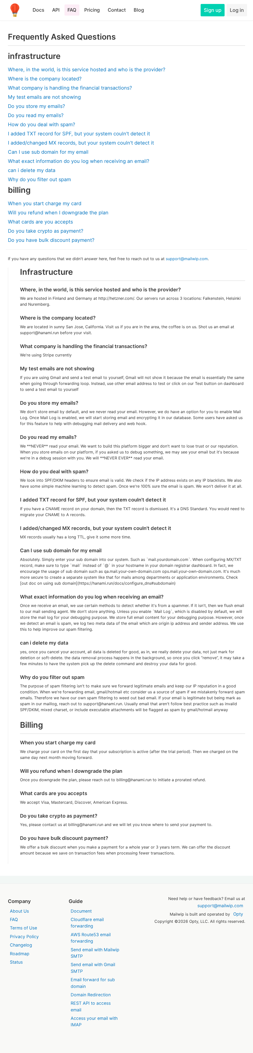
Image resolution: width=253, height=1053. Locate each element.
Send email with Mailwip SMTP (95, 953)
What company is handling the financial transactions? (70, 88)
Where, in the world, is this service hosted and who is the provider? (86, 70)
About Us (19, 911)
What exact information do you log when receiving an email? (78, 161)
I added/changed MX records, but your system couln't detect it (81, 143)
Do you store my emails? (36, 106)
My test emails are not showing (44, 97)
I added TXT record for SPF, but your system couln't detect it (79, 134)
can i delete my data (31, 170)
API (56, 10)
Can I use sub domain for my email (48, 152)
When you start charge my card (44, 203)
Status (16, 962)
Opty (238, 914)
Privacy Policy (24, 936)
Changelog (21, 945)
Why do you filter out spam (39, 179)
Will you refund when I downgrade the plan (58, 213)
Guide (76, 901)
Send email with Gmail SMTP (93, 968)
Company (19, 901)
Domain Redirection (91, 994)
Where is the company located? (45, 79)
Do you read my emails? (35, 115)
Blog (139, 10)
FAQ (71, 10)
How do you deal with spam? (41, 124)
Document (81, 911)
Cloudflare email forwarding (87, 922)
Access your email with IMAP (94, 1021)
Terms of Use (23, 927)
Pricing (92, 10)
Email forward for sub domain (93, 983)
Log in (237, 10)
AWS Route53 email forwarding (91, 938)
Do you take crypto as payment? (45, 231)
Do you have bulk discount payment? (51, 240)
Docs (38, 10)
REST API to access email (91, 1006)
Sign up (212, 10)
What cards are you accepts (40, 222)
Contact (117, 10)
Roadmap (19, 953)
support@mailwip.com (187, 258)
